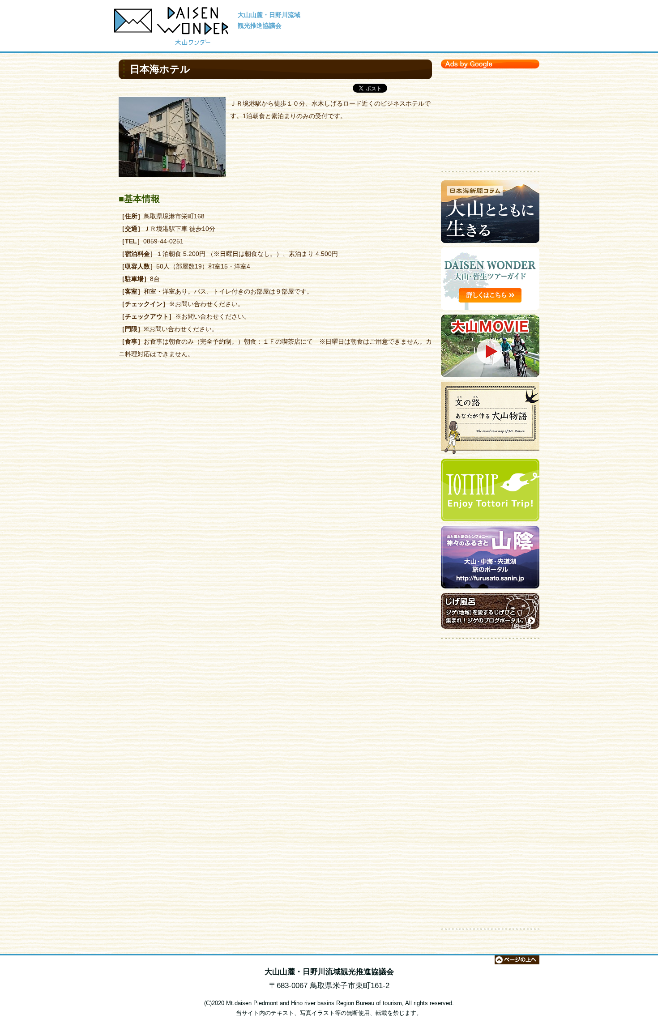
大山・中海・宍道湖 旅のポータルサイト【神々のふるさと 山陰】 (490, 559)
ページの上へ (517, 959)
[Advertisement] (490, 117)
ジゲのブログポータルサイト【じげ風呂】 (490, 613)
